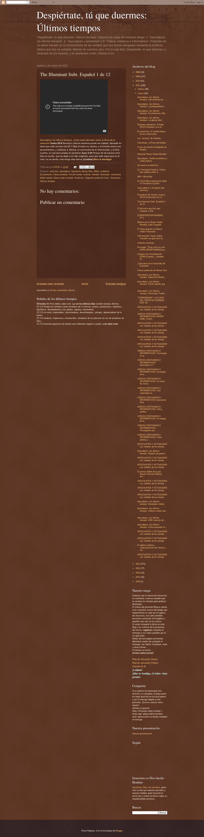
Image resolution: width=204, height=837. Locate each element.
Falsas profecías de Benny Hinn (152, 270)
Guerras (87, 174)
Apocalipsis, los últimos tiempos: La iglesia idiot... (150, 119)
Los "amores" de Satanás (149, 138)
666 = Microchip (144, 176)
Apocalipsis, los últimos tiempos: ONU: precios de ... (151, 519)
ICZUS (56, 167)
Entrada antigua (116, 284)
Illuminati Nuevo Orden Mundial (151, 154)
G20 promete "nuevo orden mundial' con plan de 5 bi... (150, 237)
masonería (116, 174)
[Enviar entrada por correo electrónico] (75, 167)
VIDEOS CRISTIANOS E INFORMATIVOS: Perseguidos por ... (149, 428)
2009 (138, 76)
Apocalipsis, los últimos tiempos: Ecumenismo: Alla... (152, 112)
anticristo (54, 171)
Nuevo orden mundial (63, 178)
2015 (138, 577)
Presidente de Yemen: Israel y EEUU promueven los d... (151, 196)
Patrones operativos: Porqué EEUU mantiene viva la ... (150, 125)
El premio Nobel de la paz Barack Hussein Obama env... (149, 474)
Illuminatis (105, 174)
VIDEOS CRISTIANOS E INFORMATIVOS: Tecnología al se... (152, 353)
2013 (138, 568)
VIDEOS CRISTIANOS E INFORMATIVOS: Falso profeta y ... (149, 437)
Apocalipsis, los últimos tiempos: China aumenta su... (152, 525)
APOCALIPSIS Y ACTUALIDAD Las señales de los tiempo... (152, 308)
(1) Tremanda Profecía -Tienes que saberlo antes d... (151, 171)
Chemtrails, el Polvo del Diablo (151, 143)
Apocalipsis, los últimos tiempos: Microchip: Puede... (151, 292)
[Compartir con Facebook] (89, 167)
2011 (138, 85)
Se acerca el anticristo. (148, 165)
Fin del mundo (75, 174)
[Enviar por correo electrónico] (80, 167)
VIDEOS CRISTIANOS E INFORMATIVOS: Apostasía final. (151, 400)
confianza (104, 171)
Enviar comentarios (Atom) (62, 290)
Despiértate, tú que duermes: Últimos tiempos (92, 21)
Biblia (96, 171)
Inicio (84, 284)
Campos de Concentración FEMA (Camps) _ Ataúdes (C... (150, 256)
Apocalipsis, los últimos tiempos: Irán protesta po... (151, 98)
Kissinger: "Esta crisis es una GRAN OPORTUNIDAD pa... (151, 248)
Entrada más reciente (50, 284)
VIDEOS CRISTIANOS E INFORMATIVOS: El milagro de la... (151, 418)
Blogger (119, 831)
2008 (138, 72)
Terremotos (115, 178)
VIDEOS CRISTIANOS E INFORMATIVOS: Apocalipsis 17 (149, 362)
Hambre (95, 174)
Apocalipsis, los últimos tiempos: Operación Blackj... (151, 276)
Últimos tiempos (47, 181)
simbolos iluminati (145, 243)
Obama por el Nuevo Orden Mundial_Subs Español (150, 223)
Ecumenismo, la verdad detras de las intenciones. (151, 132)
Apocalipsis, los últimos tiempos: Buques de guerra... (152, 452)
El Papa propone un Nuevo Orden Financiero (149, 230)
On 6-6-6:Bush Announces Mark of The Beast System (152, 182)
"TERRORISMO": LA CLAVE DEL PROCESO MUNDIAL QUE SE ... (151, 300)
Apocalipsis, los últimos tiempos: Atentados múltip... (151, 502)
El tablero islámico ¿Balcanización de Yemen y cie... (151, 547)
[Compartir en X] (86, 167)
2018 (138, 581)
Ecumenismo (46, 174)
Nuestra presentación (142, 733)
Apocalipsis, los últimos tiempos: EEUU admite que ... (151, 284)
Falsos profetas (60, 174)
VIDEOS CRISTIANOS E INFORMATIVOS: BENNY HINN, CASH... (150, 316)
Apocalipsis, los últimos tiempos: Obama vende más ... (151, 510)
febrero (141, 89)
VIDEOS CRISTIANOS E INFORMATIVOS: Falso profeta (149, 409)
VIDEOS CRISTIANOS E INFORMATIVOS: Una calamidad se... (149, 390)
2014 (138, 573)
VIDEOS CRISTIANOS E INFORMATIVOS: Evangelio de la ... (151, 372)
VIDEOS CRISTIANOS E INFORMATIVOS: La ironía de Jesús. (151, 381)
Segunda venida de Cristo (97, 178)
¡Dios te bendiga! (102, 159)
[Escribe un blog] (83, 167)
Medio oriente (46, 178)
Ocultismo (79, 178)
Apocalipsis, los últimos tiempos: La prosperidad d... (151, 105)
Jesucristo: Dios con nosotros (146, 787)
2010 (138, 81)
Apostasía (76, 171)
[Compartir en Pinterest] (93, 167)
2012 (138, 564)
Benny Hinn (87, 171)
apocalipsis (65, 171)
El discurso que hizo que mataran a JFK (148, 209)
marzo (141, 93)
